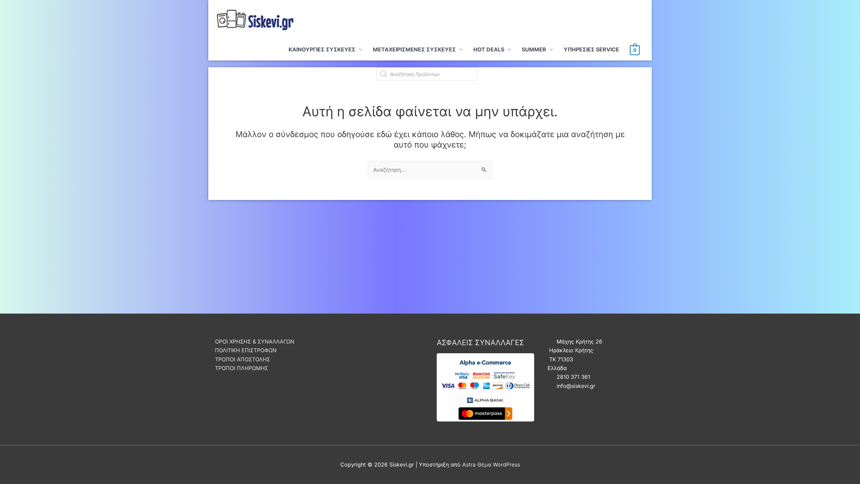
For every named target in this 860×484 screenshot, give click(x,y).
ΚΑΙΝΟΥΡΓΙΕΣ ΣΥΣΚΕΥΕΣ (322, 49)
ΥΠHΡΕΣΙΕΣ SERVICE (591, 49)
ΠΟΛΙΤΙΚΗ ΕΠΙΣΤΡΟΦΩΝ (245, 350)
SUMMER (534, 49)
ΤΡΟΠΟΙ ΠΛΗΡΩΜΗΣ (241, 368)
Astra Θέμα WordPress (491, 464)
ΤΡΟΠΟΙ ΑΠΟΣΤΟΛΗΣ (242, 359)
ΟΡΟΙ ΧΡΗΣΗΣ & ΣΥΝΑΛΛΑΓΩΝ (254, 341)
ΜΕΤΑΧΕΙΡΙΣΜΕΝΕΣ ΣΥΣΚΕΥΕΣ (414, 49)
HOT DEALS (488, 49)
